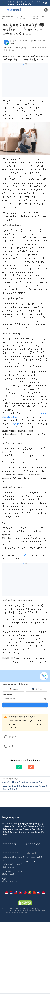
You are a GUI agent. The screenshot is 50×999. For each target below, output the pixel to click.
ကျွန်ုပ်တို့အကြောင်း (32, 861)
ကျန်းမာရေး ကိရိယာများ (33, 844)
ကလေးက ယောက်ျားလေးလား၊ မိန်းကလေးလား (15, 684)
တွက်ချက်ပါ (25, 705)
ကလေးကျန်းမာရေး (23, 17)
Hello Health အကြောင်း (34, 857)
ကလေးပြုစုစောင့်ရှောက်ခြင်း (8, 17)
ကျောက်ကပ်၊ (28, 552)
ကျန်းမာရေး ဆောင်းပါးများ (9, 844)
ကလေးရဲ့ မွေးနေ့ (7, 694)
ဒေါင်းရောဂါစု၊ (25, 555)
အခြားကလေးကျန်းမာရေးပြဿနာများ (38, 17)
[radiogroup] (25, 689)
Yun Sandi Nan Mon (11, 48)
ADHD (16, 424)
